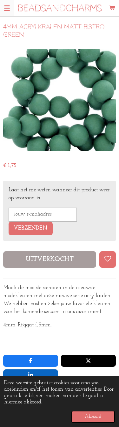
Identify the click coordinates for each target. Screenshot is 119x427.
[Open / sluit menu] (7, 8)
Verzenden (30, 228)
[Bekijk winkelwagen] (112, 8)
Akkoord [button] (93, 416)
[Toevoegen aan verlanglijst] (107, 259)
